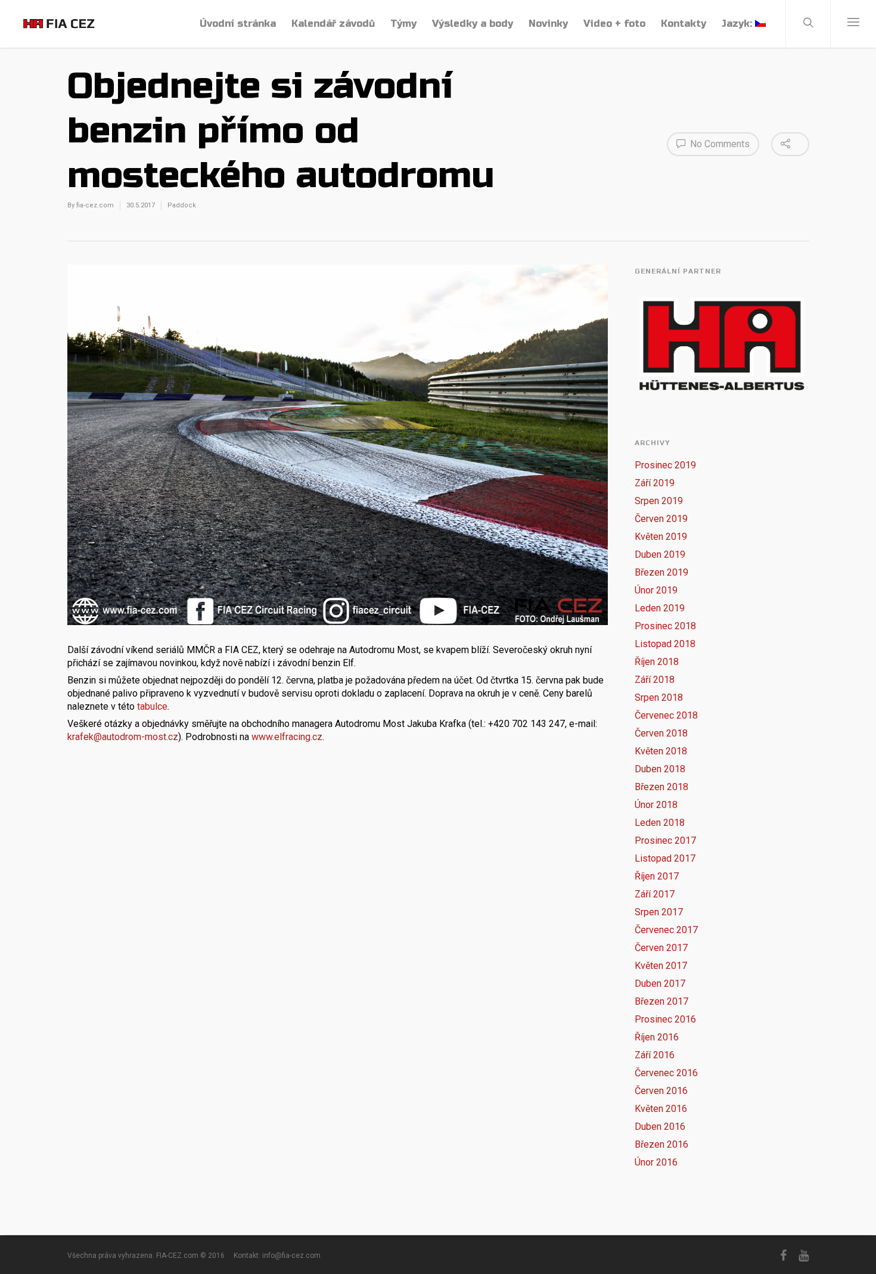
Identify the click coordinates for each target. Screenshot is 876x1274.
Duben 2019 (660, 554)
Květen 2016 (661, 1108)
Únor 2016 (656, 1162)
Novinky (548, 23)
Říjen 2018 (657, 661)
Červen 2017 (661, 947)
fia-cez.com (95, 205)
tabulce (152, 706)
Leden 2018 (660, 822)
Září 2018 (655, 679)
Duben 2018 (660, 769)
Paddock (181, 205)
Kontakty (683, 23)
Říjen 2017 (657, 876)
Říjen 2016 (657, 1037)
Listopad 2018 (665, 644)
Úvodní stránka (238, 23)
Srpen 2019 (659, 501)
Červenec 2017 (666, 930)
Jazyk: (738, 23)
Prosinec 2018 (665, 626)
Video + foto (614, 23)
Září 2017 (655, 894)
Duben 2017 (660, 983)
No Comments (719, 144)
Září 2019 (655, 483)
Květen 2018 (661, 751)
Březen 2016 (661, 1144)
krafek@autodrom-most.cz (122, 736)
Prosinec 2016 (665, 1019)
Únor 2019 (656, 590)
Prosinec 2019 (665, 465)
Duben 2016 (660, 1126)
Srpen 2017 (659, 912)
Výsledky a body (472, 23)
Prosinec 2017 (665, 840)
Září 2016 (655, 1055)
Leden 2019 (660, 608)
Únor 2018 (656, 804)
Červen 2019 (661, 518)
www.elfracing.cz (286, 736)
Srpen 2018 (659, 697)
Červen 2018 (661, 733)
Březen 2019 (661, 572)
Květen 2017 (661, 965)
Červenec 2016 (666, 1073)
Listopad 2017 (665, 858)
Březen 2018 (661, 787)
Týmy (403, 23)
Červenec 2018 (666, 715)
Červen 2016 (661, 1090)
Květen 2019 (661, 536)
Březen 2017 (661, 1001)
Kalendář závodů (333, 23)
